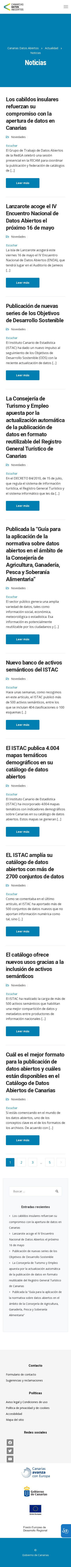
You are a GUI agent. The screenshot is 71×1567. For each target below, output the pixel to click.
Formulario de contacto (21, 1374)
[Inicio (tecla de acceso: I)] (16, 7)
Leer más (22, 183)
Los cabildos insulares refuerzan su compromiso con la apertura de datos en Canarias (35, 1221)
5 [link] (50, 1162)
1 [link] (10, 1162)
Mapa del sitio (15, 1420)
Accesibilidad (14, 1414)
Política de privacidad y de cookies (28, 1408)
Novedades (18, 137)
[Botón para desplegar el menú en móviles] (66, 7)
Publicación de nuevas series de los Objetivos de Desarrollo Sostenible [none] (35, 313)
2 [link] (21, 1162)
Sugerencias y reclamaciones (24, 1380)
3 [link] (33, 1162)
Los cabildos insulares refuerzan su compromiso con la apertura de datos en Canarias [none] (32, 113)
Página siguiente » (61, 1162)
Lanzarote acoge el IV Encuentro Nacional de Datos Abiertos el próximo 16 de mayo (34, 1239)
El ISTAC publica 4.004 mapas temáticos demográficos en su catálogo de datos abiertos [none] (32, 762)
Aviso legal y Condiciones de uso (27, 1402)
